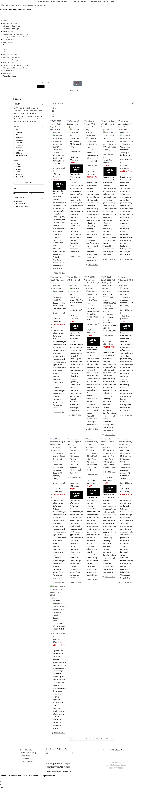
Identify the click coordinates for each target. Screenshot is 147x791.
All (53, 117)
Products (41, 86)
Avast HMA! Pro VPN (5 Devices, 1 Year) (76, 303)
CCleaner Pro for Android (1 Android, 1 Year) (109, 464)
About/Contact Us (9, 45)
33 (97, 739)
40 (53, 114)
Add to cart (59, 185)
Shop (5, 21)
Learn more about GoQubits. (59, 771)
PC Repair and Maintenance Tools (15, 37)
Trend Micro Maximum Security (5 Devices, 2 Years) (58, 473)
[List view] (52, 100)
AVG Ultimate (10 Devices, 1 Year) (75, 144)
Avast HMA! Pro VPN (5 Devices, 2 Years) (109, 147)
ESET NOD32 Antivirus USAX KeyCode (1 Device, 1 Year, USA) (92, 314)
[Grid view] (50, 100)
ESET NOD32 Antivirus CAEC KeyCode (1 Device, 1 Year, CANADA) (59, 158)
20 (53, 111)
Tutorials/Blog (8, 42)
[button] (58, 273)
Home (5, 18)
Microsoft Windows (10, 23)
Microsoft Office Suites (11, 26)
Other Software (8, 39)
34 (102, 739)
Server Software (9, 31)
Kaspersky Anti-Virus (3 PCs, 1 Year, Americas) (59, 305)
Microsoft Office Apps (11, 29)
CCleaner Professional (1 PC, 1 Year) (126, 303)
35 (107, 739)
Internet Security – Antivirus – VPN (15, 34)
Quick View (55, 133)
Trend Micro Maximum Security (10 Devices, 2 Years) (125, 473)
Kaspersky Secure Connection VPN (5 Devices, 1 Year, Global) (59, 623)
